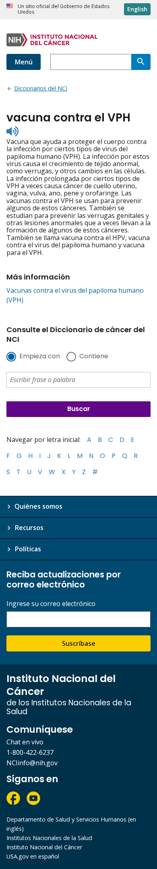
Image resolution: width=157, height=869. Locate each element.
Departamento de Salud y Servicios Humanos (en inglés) (71, 824)
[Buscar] (141, 62)
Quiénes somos (38, 506)
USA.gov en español (32, 856)
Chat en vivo (24, 742)
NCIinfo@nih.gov (32, 762)
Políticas (27, 548)
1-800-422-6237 (30, 752)
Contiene (93, 357)
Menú (23, 62)
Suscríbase (78, 643)
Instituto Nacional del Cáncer (44, 847)
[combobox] (90, 62)
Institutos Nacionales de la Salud (49, 838)
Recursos (28, 527)
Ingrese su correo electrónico (50, 604)
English (137, 9)
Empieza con (39, 357)
